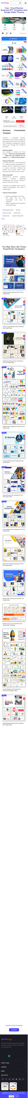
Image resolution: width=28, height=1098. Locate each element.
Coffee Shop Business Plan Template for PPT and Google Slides (13, 361)
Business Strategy (7, 212)
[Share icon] (6, 33)
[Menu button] (25, 3)
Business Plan (17, 212)
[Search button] (20, 3)
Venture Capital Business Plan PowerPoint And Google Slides (13, 327)
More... (3, 218)
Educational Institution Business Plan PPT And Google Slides (13, 564)
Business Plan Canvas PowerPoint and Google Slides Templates (12, 624)
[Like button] (3, 33)
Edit (20, 43)
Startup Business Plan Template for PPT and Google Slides (13, 495)
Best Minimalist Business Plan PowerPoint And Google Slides (13, 724)
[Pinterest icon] (11, 33)
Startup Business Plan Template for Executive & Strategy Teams (12, 689)
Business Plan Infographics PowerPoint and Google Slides (14, 427)
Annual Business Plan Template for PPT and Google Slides (14, 530)
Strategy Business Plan (8, 210)
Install (20, 121)
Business (18, 210)
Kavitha (21, 117)
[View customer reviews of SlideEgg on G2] (13, 1068)
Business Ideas (6, 215)
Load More (14, 1029)
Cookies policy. (15, 1094)
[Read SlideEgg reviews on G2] (5, 1068)
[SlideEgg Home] (14, 1039)
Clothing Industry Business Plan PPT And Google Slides (13, 293)
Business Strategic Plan (17, 215)
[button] (24, 256)
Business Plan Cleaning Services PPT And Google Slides (13, 599)
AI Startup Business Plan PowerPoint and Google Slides (13, 461)
